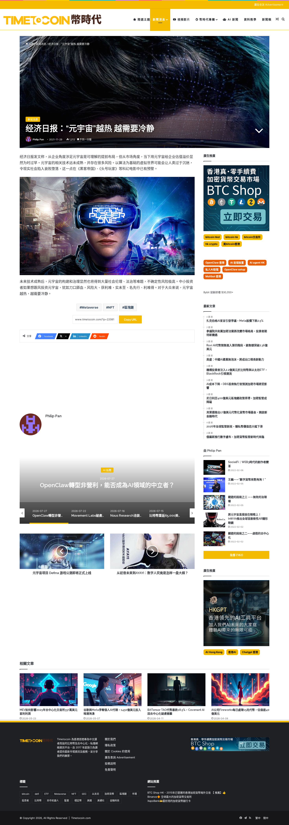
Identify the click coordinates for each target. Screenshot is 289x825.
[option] (107, 484)
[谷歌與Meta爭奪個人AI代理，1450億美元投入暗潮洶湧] (113, 689)
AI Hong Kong (213, 652)
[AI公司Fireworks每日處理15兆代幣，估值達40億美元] (240, 689)
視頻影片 (183, 19)
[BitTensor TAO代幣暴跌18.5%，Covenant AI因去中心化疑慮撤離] (176, 689)
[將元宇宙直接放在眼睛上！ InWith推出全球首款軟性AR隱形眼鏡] (214, 520)
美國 (89, 800)
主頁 (31, 43)
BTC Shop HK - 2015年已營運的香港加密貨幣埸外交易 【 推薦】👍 (186, 792)
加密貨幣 (109, 793)
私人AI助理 (211, 269)
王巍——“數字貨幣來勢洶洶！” (247, 479)
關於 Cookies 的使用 (117, 751)
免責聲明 (110, 769)
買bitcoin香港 (231, 243)
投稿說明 (110, 763)
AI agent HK (257, 262)
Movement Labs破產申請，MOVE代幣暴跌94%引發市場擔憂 (107, 485)
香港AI (232, 652)
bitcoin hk (231, 237)
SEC (84, 793)
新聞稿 (267, 19)
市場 (134, 793)
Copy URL (130, 319)
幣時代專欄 (206, 19)
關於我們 (110, 739)
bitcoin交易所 (252, 237)
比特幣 (37, 800)
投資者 (25, 800)
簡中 (265, 817)
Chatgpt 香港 (250, 652)
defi (37, 793)
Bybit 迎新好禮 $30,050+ (218, 292)
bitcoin (25, 793)
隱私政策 (110, 745)
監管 (66, 800)
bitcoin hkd (212, 237)
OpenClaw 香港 (214, 262)
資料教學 (250, 19)
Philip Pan (38, 139)
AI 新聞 (232, 19)
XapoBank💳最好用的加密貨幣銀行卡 (169, 800)
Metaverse (90, 307)
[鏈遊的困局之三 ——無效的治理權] (214, 502)
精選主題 (143, 19)
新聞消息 (159, 19)
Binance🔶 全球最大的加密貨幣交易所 (169, 796)
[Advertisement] (107, 376)
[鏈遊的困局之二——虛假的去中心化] (214, 538)
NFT (111, 307)
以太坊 (95, 793)
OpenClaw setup (234, 269)
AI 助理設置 (237, 262)
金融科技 (114, 800)
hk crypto (211, 243)
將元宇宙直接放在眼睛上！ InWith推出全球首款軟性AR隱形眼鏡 (248, 518)
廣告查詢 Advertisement (269, 4)
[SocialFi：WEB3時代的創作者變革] (214, 467)
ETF (46, 793)
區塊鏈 (129, 307)
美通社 (100, 800)
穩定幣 (78, 800)
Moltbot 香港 (213, 276)
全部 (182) (236, 555)
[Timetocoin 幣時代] (52, 19)
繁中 (257, 817)
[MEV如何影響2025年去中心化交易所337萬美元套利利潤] (49, 689)
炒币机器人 (53, 800)
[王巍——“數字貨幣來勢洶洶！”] (214, 485)
